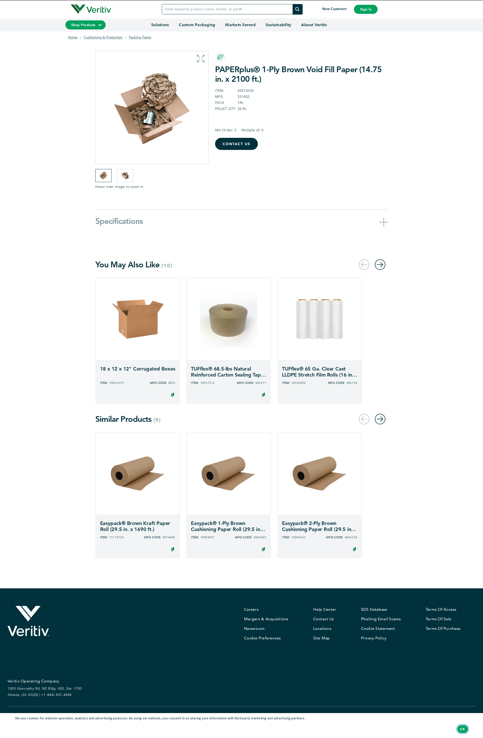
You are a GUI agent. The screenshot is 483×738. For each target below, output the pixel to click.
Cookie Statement (378, 628)
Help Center (324, 609)
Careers (251, 609)
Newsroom (254, 628)
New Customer (335, 9)
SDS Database (374, 609)
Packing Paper (140, 37)
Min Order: (225, 130)
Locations (322, 628)
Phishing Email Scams (381, 619)
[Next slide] (380, 264)
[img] (297, 9)
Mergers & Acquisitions (266, 619)
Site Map (321, 638)
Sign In (366, 9)
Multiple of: (252, 130)
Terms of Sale (438, 619)
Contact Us (236, 144)
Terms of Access (441, 609)
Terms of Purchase (443, 628)
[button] (201, 58)
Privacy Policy (374, 638)
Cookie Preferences (262, 638)
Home (72, 37)
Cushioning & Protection (103, 37)
